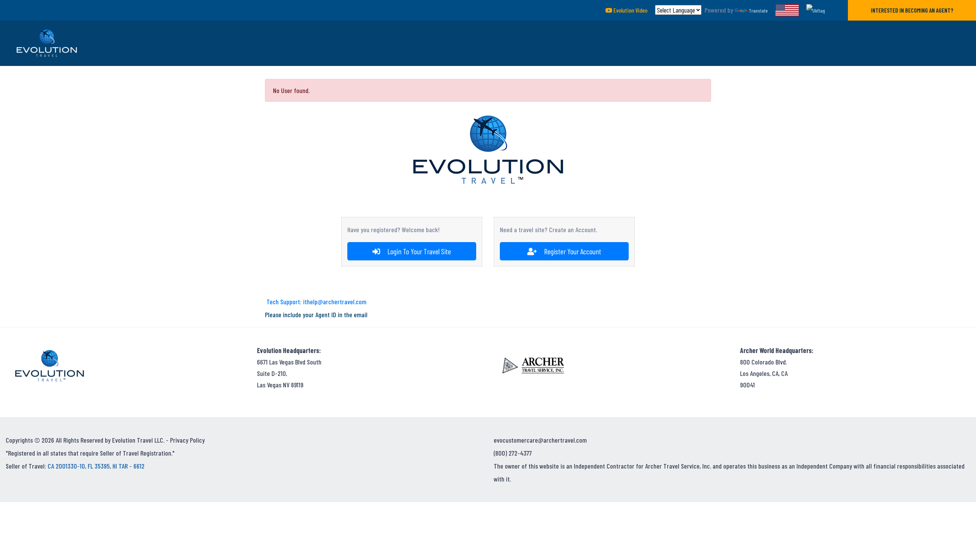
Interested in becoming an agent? (912, 10)
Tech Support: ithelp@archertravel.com (316, 301)
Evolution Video (629, 10)
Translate (758, 10)
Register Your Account (572, 251)
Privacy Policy (187, 440)
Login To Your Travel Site (418, 251)
